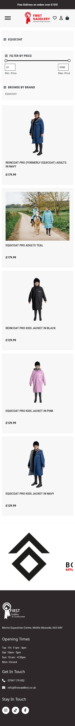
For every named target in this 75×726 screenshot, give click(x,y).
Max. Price (64, 73)
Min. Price (11, 73)
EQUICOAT (11, 93)
